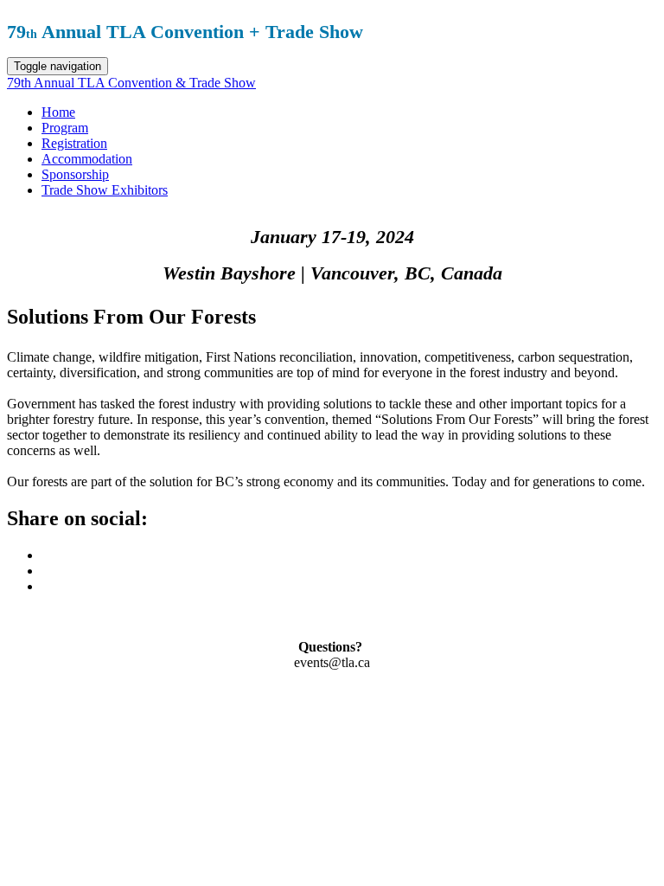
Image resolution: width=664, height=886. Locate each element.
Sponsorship (75, 174)
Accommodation (87, 158)
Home (58, 112)
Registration (74, 143)
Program (65, 127)
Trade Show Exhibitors (105, 190)
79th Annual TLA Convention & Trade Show (131, 82)
